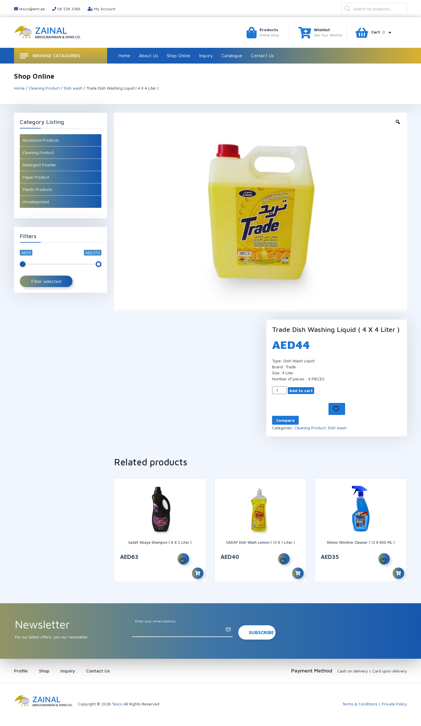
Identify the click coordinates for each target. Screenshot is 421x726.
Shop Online (178, 55)
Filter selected (46, 281)
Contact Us (262, 55)
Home (124, 55)
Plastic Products (37, 189)
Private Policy (394, 703)
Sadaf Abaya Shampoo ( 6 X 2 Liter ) (160, 542)
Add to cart (301, 390)
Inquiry (206, 55)
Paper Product (36, 177)
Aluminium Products (41, 140)
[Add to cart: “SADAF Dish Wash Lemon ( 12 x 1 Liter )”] (298, 573)
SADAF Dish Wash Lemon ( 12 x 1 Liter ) (260, 542)
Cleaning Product (44, 88)
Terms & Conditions (359, 703)
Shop (44, 670)
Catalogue (232, 55)
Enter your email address (155, 621)
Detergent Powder (39, 164)
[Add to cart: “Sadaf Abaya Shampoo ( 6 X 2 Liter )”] (197, 573)
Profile (21, 670)
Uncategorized (36, 201)
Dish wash (73, 88)
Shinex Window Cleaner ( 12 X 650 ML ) (361, 542)
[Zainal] (48, 31)
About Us (148, 55)
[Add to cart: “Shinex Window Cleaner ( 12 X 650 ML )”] (398, 573)
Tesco (117, 703)
